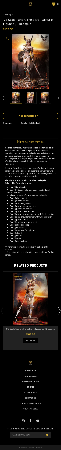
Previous (3, 98)
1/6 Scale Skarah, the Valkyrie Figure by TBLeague (30, 329)
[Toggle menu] (8, 4)
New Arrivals (30, 376)
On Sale (30, 387)
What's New (30, 370)
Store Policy (30, 392)
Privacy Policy (30, 408)
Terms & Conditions (30, 403)
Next (58, 98)
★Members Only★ (30, 381)
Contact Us (30, 397)
